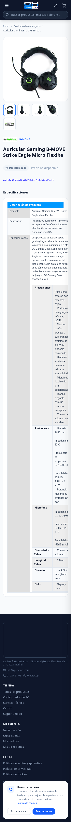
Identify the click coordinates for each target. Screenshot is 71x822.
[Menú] (7, 5)
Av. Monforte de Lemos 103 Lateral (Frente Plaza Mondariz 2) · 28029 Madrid (35, 663)
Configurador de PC (16, 697)
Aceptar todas (44, 811)
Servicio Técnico (13, 703)
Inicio (6, 26)
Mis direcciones (13, 747)
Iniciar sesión (12, 730)
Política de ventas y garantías (22, 763)
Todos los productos (16, 692)
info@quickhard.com (18, 670)
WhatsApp (32, 675)
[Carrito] (64, 5)
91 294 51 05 (14, 675)
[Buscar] (7, 14)
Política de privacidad (17, 769)
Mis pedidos (11, 741)
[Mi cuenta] (56, 5)
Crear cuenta (11, 736)
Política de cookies (15, 774)
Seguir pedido (12, 714)
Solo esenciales (19, 811)
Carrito (7, 708)
